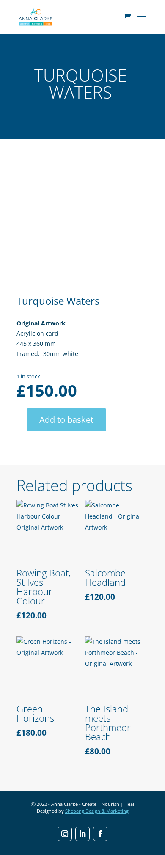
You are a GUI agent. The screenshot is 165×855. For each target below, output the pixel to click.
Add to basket (66, 419)
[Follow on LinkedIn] (82, 834)
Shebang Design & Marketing (97, 811)
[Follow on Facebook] (100, 834)
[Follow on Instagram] (65, 834)
